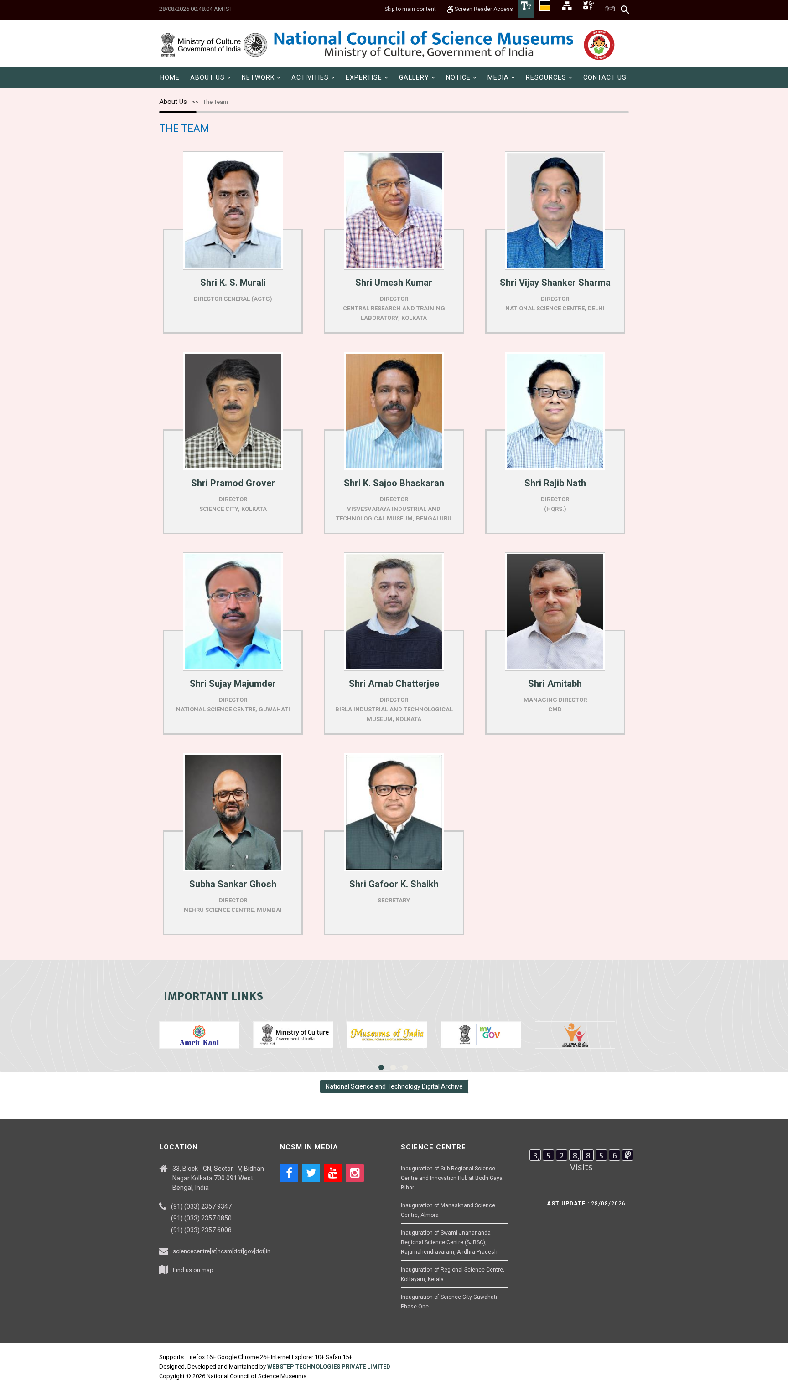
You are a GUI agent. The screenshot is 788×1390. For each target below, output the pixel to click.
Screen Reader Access (483, 9)
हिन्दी (610, 9)
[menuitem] (170, 77)
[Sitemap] (566, 5)
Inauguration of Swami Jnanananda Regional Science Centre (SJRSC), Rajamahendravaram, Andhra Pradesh (449, 1242)
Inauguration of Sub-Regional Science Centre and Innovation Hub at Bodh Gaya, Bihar (452, 1178)
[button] (210, 77)
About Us (173, 102)
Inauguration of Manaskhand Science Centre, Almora (448, 1210)
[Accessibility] (526, 5)
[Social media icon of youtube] (333, 1173)
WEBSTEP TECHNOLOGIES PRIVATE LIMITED (328, 1366)
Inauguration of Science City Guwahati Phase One (449, 1302)
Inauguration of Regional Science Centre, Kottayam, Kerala (452, 1274)
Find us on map (193, 1269)
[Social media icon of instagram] (355, 1173)
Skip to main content (410, 9)
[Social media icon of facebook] (289, 1173)
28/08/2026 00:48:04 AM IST (196, 8)
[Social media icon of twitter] (311, 1173)
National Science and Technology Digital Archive (394, 1086)
